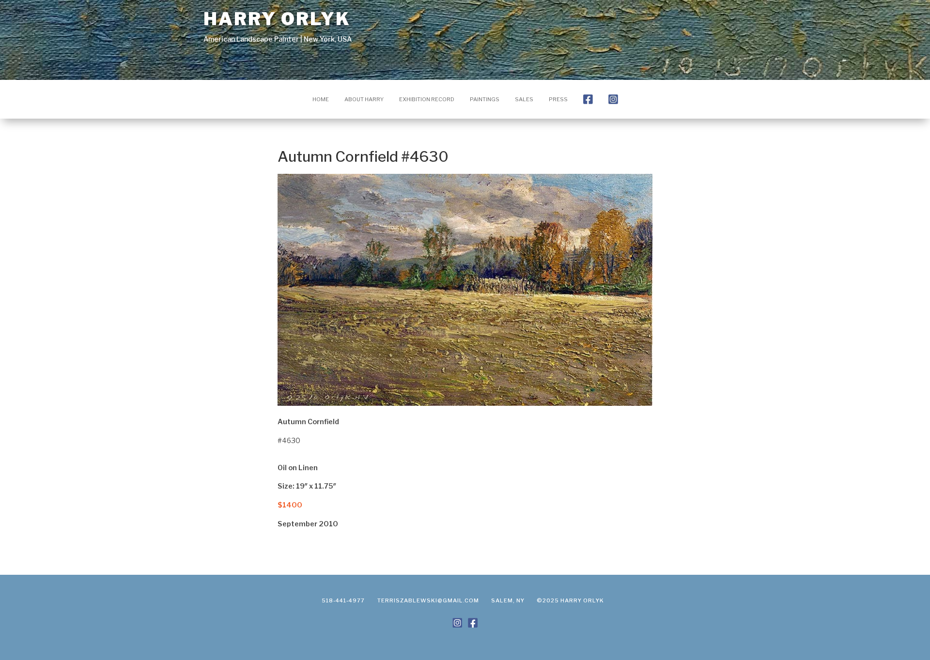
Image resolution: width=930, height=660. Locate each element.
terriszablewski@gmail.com (428, 600)
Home (320, 99)
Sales (524, 99)
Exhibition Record (426, 99)
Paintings (484, 99)
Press (558, 99)
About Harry (364, 99)
